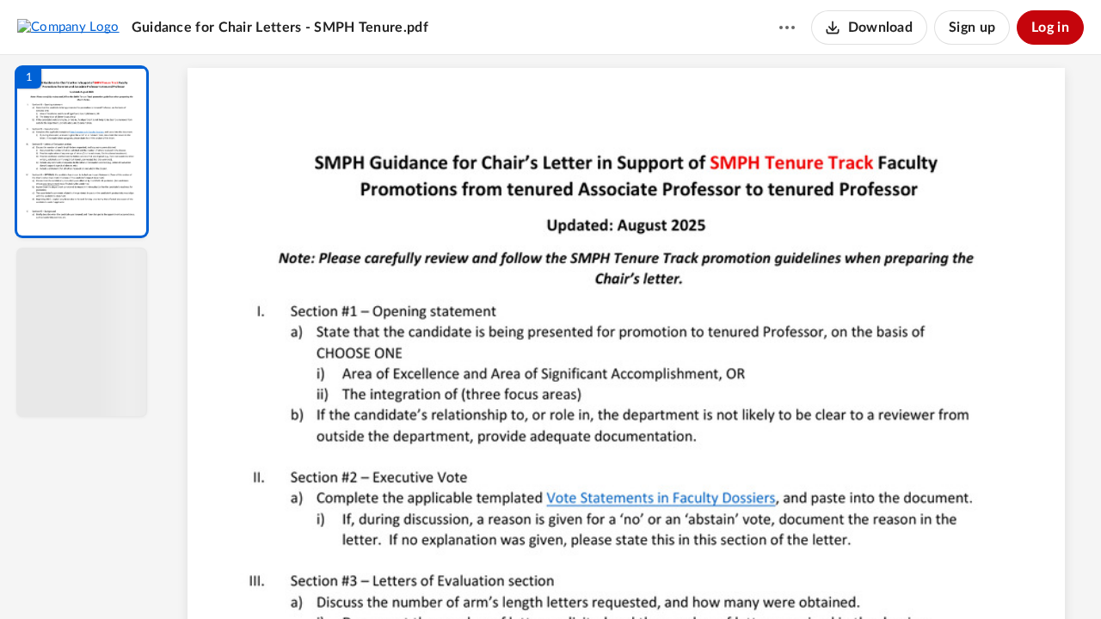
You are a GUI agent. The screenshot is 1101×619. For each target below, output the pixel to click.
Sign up (972, 27)
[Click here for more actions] (787, 27)
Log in (1050, 27)
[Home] (68, 26)
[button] (81, 152)
